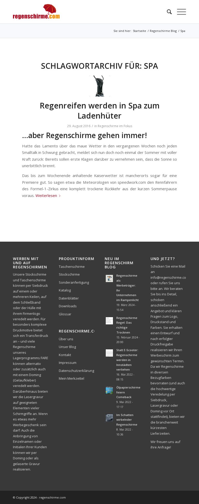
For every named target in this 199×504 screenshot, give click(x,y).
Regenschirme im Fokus (115, 126)
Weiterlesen (46, 195)
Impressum (67, 362)
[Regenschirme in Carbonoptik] (99, 86)
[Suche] (167, 11)
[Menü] (179, 11)
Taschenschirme (72, 266)
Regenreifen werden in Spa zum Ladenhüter (100, 110)
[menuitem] (167, 11)
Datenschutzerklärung (76, 370)
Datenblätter (69, 298)
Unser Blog (67, 346)
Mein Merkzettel (71, 378)
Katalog (65, 290)
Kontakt (65, 354)
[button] (11, 492)
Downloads (68, 306)
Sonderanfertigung (74, 282)
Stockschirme (69, 274)
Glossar (65, 314)
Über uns (66, 339)
